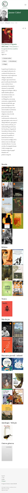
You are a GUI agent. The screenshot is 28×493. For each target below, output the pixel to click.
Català (3, 477)
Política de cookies (5, 490)
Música (4, 61)
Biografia (2, 23)
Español (3, 475)
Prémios (12, 23)
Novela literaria (13, 61)
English (3, 479)
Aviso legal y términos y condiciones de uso (9, 487)
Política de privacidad (5, 488)
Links (16, 23)
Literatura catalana (7, 58)
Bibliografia (7, 23)
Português (4, 481)
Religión (5, 64)
